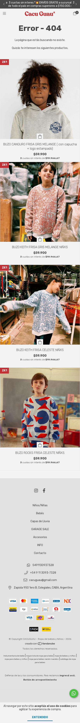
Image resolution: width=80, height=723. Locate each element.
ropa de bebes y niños (65, 656)
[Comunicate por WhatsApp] (73, 693)
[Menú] (7, 14)
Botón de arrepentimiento (40, 679)
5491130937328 (43, 565)
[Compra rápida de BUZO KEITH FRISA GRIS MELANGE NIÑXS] (40, 239)
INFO (40, 545)
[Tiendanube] (40, 644)
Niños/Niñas (40, 505)
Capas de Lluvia (40, 521)
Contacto (40, 553)
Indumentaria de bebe (13, 656)
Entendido (40, 717)
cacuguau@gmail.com (43, 580)
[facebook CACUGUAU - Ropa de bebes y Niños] (44, 490)
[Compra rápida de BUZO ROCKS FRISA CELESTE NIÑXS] (40, 444)
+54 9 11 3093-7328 (43, 572)
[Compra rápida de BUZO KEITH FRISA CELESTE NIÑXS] (40, 342)
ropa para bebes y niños (16, 659)
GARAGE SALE (40, 529)
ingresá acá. (67, 675)
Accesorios (40, 537)
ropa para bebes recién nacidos (44, 659)
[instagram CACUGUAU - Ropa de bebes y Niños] (36, 490)
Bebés (40, 513)
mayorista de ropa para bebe (39, 656)
